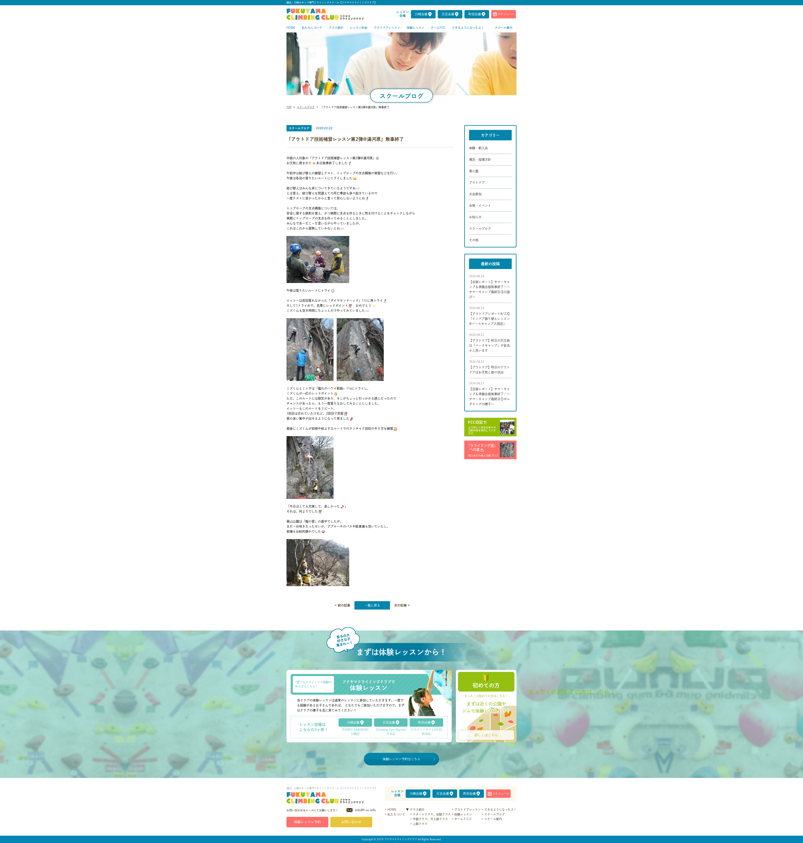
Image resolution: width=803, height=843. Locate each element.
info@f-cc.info (365, 810)
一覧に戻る (372, 605)
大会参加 (475, 194)
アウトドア (477, 182)
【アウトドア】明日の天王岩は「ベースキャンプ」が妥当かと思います (489, 345)
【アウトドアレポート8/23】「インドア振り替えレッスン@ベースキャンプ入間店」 (490, 318)
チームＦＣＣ (463, 818)
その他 (473, 240)
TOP (288, 107)
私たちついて (396, 814)
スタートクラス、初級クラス (432, 814)
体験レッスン (463, 814)
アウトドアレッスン (467, 809)
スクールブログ (306, 107)
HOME (391, 809)
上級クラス (420, 823)
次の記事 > (402, 605)
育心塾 (473, 171)
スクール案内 (493, 818)
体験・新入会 (478, 148)
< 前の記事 (342, 605)
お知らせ (475, 217)
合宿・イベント (480, 205)
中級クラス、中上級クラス (430, 818)
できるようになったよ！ (500, 809)
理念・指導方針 (480, 159)
